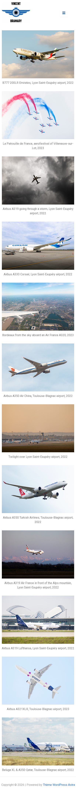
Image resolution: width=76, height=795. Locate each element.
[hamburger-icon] (64, 13)
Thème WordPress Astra (59, 785)
